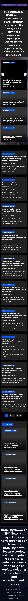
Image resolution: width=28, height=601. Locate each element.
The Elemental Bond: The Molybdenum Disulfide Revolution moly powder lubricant (14, 315)
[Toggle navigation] (2, 33)
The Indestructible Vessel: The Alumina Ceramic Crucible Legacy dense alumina (14, 289)
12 (17, 416)
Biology (11, 598)
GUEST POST (17, 598)
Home (8, 592)
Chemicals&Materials (11, 62)
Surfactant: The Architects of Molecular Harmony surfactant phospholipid (12, 370)
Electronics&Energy (11, 595)
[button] (25, 74)
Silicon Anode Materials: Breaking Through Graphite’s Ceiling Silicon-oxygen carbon (13, 101)
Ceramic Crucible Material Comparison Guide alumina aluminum (12, 137)
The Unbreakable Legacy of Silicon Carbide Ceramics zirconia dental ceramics (14, 82)
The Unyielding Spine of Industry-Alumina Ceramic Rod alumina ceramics (13, 342)
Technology (21, 595)
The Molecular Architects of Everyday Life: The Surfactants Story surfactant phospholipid (13, 263)
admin (6, 86)
